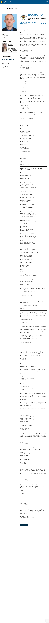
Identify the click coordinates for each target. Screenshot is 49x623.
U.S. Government (40, 17)
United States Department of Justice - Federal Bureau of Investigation (35, 16)
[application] (9, 82)
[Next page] (45, 28)
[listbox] (9, 59)
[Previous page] (43, 28)
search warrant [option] (5, 59)
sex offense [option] (11, 59)
